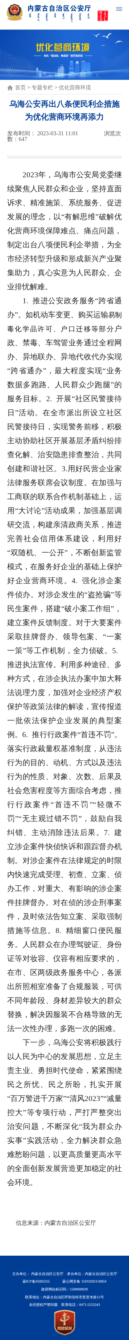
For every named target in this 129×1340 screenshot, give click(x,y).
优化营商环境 (75, 87)
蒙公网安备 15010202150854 (84, 1281)
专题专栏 (42, 87)
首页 (20, 87)
